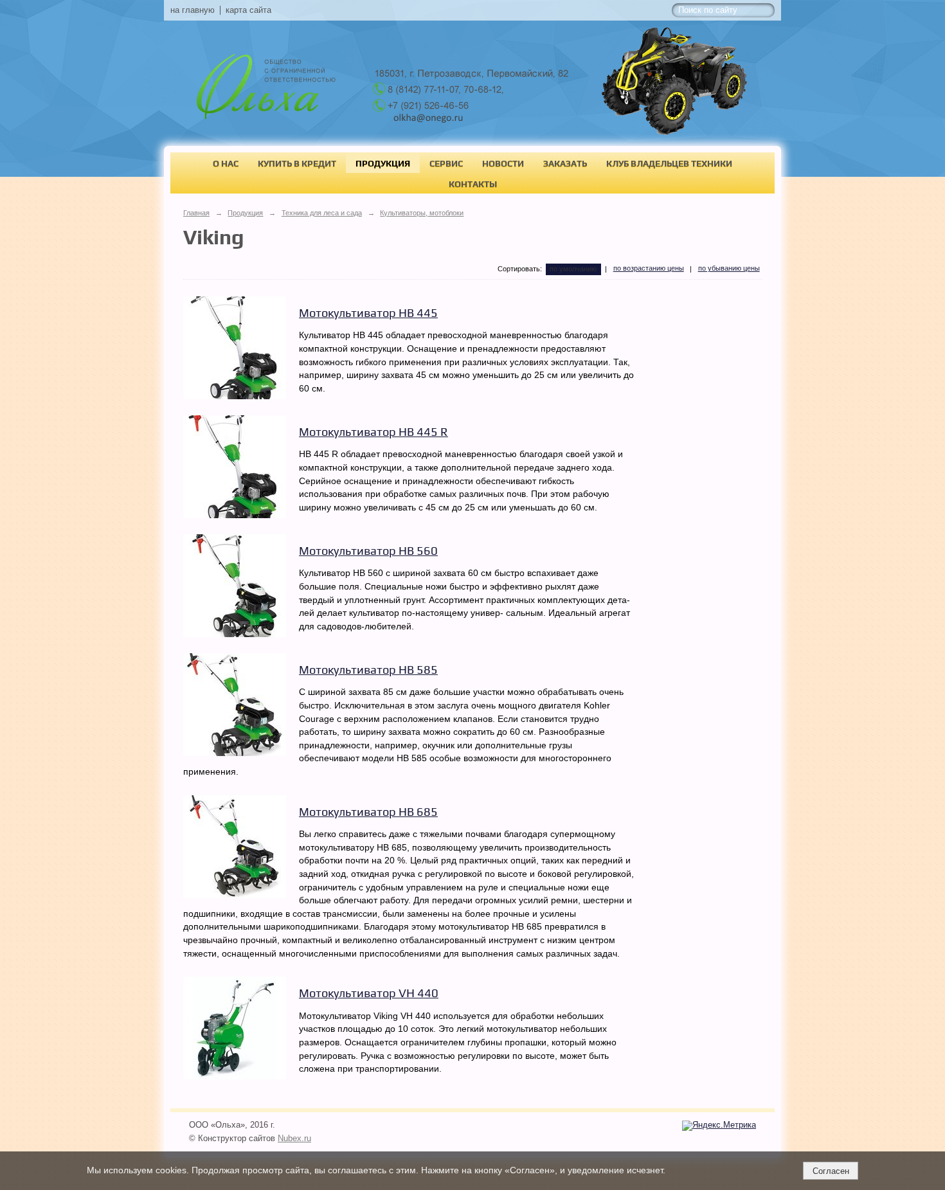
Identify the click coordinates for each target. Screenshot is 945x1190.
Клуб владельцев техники (669, 163)
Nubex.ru (294, 1138)
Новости (503, 163)
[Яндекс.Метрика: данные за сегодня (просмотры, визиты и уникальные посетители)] (719, 1126)
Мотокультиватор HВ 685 (368, 811)
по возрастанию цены (648, 268)
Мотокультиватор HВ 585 (368, 669)
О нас (226, 163)
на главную (192, 10)
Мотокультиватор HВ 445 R (373, 431)
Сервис (446, 163)
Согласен (831, 1171)
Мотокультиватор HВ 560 (368, 550)
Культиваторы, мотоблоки (422, 213)
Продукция (383, 163)
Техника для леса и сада (322, 213)
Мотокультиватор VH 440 (368, 993)
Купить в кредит (297, 163)
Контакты (473, 184)
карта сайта (248, 10)
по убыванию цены (729, 268)
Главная (196, 213)
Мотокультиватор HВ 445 (368, 313)
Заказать (565, 163)
